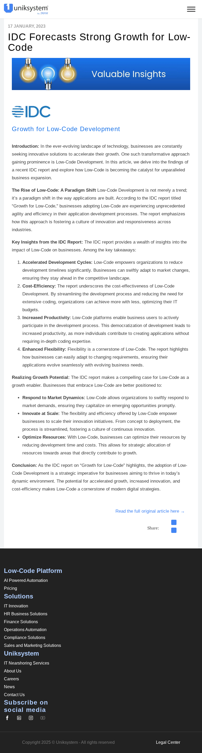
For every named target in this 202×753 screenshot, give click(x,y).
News (9, 687)
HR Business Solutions (25, 614)
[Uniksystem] (173, 522)
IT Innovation (16, 606)
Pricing (10, 588)
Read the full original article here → (150, 511)
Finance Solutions (21, 622)
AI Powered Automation (26, 580)
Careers (11, 679)
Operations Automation (25, 629)
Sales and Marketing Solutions (32, 645)
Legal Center (168, 742)
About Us (12, 671)
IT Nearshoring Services (26, 663)
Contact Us (14, 694)
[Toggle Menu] (191, 9)
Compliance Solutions (24, 637)
